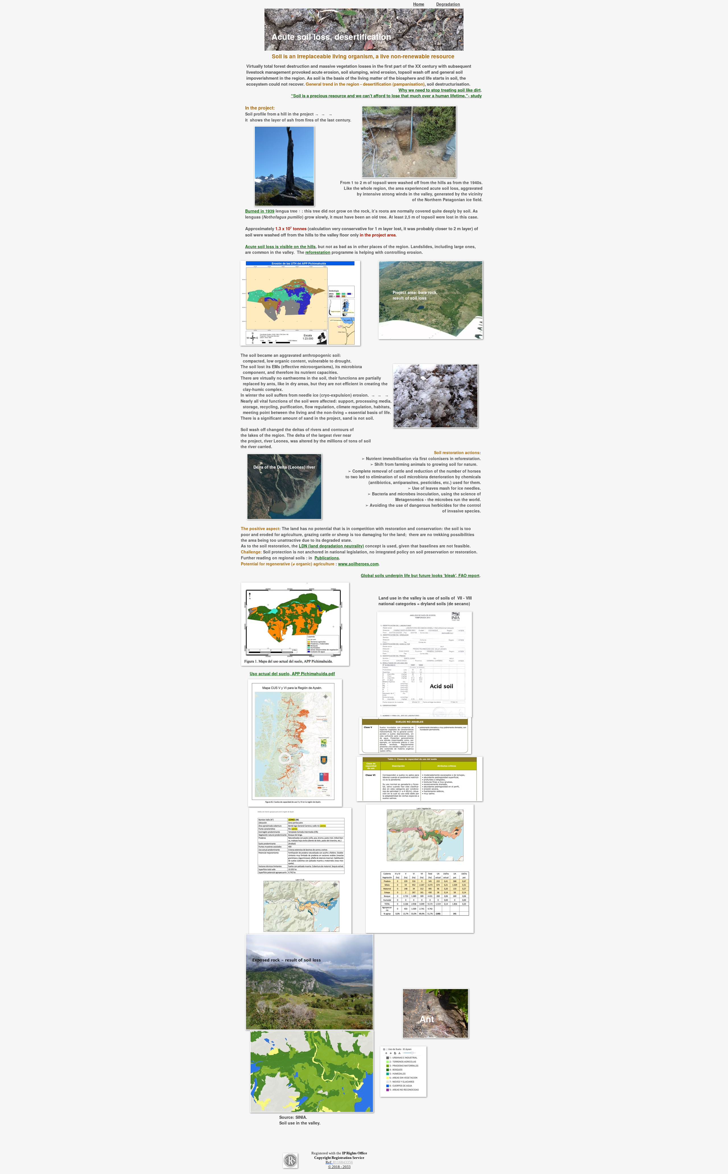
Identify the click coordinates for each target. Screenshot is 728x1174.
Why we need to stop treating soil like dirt (439, 90)
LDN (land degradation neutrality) (331, 546)
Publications (327, 558)
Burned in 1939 (259, 211)
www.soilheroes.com (358, 564)
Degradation (448, 4)
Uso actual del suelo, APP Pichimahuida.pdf (292, 673)
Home (418, 4)
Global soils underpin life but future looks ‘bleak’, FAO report (420, 575)
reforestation (317, 252)
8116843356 (343, 1162)
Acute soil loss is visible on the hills (280, 246)
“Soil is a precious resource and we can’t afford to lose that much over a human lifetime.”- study (386, 95)
